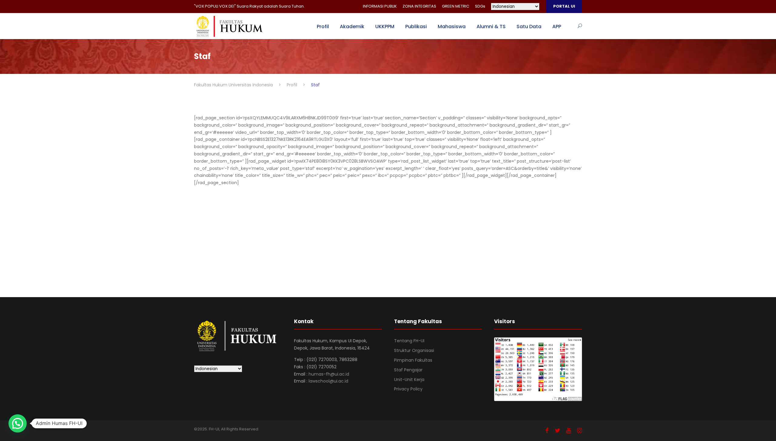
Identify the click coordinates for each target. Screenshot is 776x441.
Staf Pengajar (408, 370)
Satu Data (529, 26)
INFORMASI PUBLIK (380, 6)
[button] (17, 423)
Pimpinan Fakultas (413, 360)
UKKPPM (384, 26)
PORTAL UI (564, 6)
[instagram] (579, 430)
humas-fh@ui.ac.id (329, 374)
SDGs (480, 6)
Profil (323, 26)
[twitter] (557, 430)
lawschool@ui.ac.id (328, 381)
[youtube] (568, 430)
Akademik (352, 26)
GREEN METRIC (455, 6)
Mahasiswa (452, 26)
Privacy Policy (408, 389)
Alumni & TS (491, 26)
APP (556, 26)
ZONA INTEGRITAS (419, 6)
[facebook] (547, 430)
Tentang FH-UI (409, 341)
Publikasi (416, 26)
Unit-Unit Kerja (409, 379)
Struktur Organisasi (414, 350)
